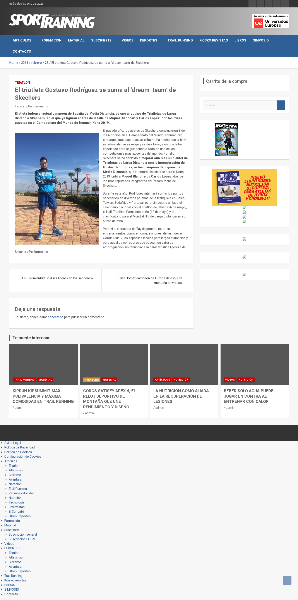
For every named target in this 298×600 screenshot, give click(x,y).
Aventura (91, 379)
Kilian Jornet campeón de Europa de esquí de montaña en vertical (150, 280)
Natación (15, 484)
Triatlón (22, 82)
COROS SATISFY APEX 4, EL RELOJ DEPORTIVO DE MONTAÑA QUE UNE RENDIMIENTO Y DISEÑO (109, 398)
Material (76, 40)
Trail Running (180, 40)
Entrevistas (17, 507)
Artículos (22, 40)
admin (21, 106)
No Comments (38, 106)
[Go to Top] (287, 580)
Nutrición (181, 379)
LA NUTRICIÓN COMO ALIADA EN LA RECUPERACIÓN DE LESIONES (181, 396)
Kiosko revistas (213, 40)
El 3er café (16, 512)
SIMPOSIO (261, 40)
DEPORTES (148, 40)
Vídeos (128, 40)
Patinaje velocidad (21, 493)
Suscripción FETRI (22, 539)
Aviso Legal (12, 443)
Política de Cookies (18, 452)
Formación (52, 40)
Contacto (22, 51)
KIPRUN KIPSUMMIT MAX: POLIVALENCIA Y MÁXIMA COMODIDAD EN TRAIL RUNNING (43, 396)
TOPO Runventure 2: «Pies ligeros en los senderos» (56, 278)
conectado (55, 317)
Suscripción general (23, 534)
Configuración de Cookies (22, 457)
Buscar (281, 105)
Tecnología (16, 502)
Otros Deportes (20, 516)
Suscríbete (101, 40)
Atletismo (16, 470)
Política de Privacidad (19, 447)
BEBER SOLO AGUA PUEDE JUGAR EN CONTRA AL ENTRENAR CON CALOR (248, 396)
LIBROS (240, 40)
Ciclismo (15, 475)
